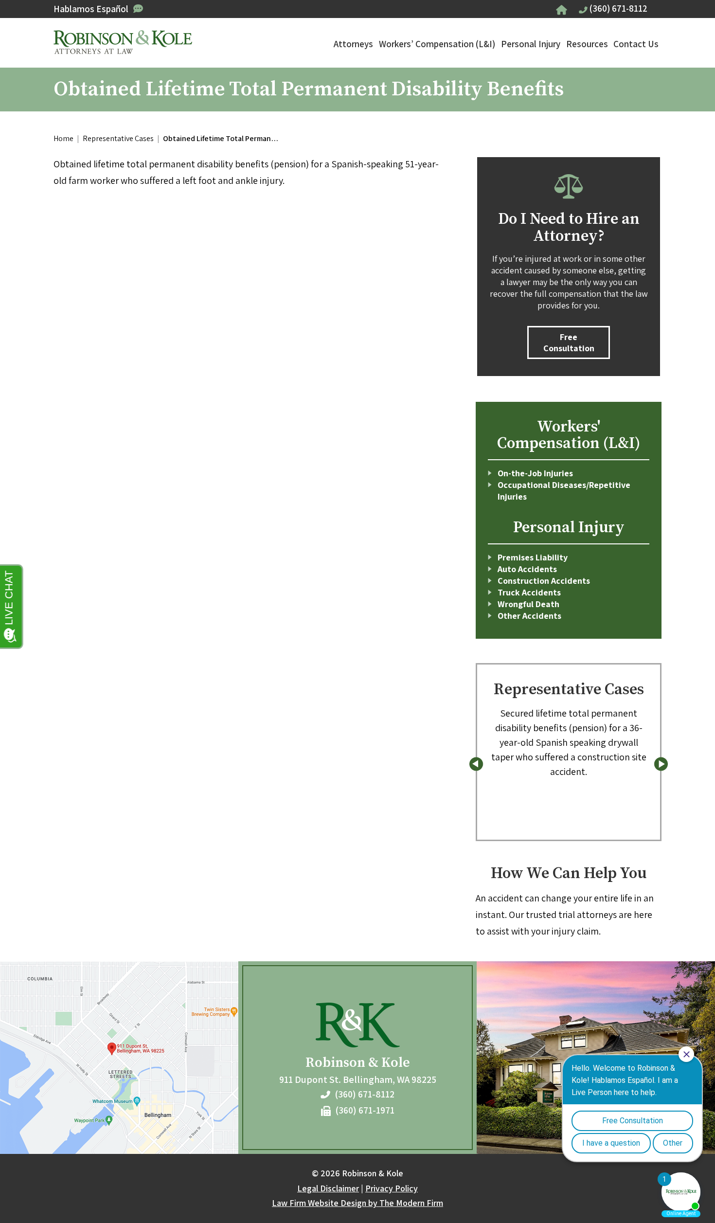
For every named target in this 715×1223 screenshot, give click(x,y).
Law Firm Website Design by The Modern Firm (357, 1202)
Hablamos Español (91, 9)
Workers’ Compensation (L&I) (437, 44)
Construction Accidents (544, 580)
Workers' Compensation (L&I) (568, 435)
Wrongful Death (528, 604)
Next (661, 764)
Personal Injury (530, 44)
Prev (476, 764)
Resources (587, 44)
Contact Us (636, 44)
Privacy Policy (391, 1188)
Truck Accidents (529, 592)
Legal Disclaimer (328, 1188)
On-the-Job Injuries (535, 473)
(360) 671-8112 (618, 8)
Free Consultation (568, 342)
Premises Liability (533, 557)
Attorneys (353, 44)
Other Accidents (529, 615)
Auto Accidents (527, 569)
